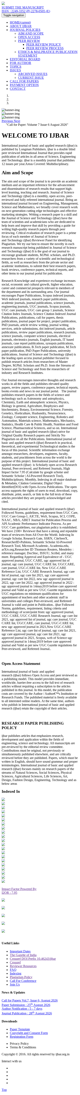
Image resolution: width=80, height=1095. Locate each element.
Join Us (15, 984)
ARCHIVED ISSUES (32, 74)
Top (4, 1090)
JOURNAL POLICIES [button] (25, 29)
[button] (8, 121)
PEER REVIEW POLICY (43, 44)
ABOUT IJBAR (21, 26)
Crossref (15, 962)
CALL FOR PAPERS (24, 81)
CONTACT (18, 88)
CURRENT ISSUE (31, 77)
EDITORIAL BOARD (25, 59)
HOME (20, 22)
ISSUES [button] (15, 70)
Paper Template (20, 1029)
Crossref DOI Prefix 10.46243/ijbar (33, 958)
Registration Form (21, 1036)
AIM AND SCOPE (31, 33)
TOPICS (15, 66)
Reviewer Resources (23, 966)
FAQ (13, 969)
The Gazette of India (23, 955)
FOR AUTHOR (20, 63)
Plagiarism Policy (21, 977)
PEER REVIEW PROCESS (45, 48)
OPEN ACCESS (29, 37)
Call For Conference (23, 981)
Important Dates (20, 951)
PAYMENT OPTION (24, 85)
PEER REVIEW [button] (29, 41)
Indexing (15, 973)
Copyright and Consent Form (29, 1033)
